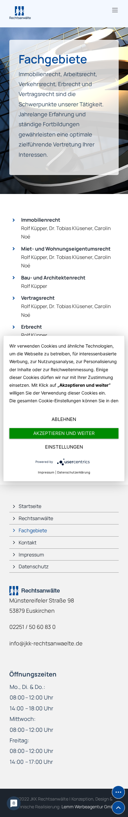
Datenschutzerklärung (73, 472)
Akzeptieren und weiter (64, 433)
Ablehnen (64, 419)
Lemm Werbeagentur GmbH (89, 807)
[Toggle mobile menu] (115, 10)
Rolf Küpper (34, 228)
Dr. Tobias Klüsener (70, 228)
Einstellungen (64, 447)
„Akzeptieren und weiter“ (84, 385)
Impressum (46, 472)
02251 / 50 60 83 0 (32, 626)
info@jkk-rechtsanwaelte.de (46, 643)
